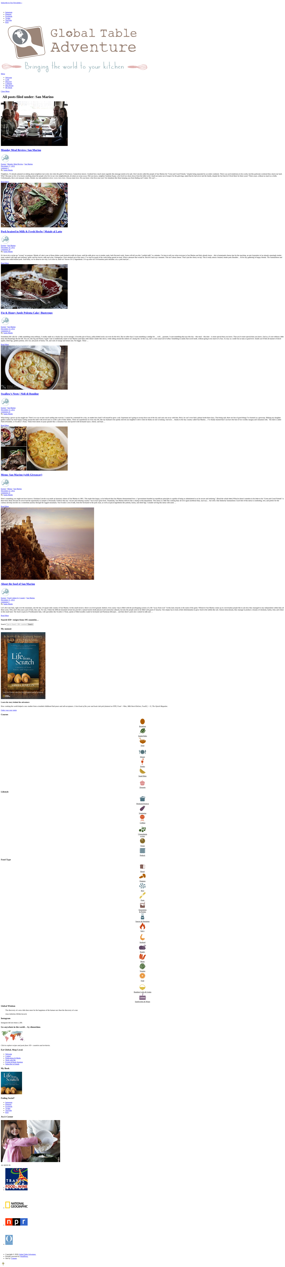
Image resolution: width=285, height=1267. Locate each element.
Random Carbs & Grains (142, 992)
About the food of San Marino (18, 583)
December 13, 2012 (8, 410)
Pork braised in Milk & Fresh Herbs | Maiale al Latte (31, 231)
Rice (142, 891)
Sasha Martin (8, 170)
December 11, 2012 (8, 600)
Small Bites (142, 776)
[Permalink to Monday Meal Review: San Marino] (34, 145)
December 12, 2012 (8, 491)
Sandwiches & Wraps (142, 1002)
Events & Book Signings (14, 1062)
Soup (142, 745)
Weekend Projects (142, 804)
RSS (7, 22)
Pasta (142, 900)
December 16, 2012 (8, 247)
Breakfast (142, 726)
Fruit (142, 981)
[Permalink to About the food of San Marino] (47, 579)
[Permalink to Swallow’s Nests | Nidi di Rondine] (34, 389)
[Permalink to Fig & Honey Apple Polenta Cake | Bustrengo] (34, 308)
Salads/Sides (142, 736)
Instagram (8, 12)
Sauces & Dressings (142, 921)
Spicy (142, 931)
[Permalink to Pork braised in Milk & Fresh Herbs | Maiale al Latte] (34, 227)
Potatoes (143, 881)
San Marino (28, 164)
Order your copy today (9, 710)
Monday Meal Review (15, 164)
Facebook (8, 16)
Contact (8, 1056)
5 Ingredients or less (142, 835)
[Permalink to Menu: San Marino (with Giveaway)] (34, 470)
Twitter (7, 18)
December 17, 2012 (8, 166)
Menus (9, 489)
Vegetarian (142, 813)
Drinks (142, 766)
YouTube (8, 20)
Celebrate (8, 84)
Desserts (143, 787)
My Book (8, 88)
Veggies (142, 971)
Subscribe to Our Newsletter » (11, 3)
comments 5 (5, 602)
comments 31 (5, 493)
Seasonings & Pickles (143, 911)
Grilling (142, 823)
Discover (8, 82)
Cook (7, 80)
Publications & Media (13, 1058)
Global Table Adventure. (27, 1254)
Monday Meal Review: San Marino (21, 150)
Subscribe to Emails (12, 1064)
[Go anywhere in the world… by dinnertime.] (13, 1042)
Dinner (142, 757)
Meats (142, 961)
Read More (5, 182)
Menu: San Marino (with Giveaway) (21, 474)
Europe (3, 164)
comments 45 (5, 412)
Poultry (142, 952)
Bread (142, 871)
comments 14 (5, 331)
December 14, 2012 (8, 329)
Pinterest (8, 14)
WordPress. (24, 1256)
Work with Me (10, 1060)
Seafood (142, 942)
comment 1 (5, 168)
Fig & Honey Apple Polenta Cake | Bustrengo (27, 312)
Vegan (142, 846)
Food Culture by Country (16, 598)
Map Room (9, 86)
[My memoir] (23, 698)
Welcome (8, 78)
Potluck (142, 855)
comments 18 (5, 250)
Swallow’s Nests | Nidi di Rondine (20, 393)
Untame (14, 1258)
